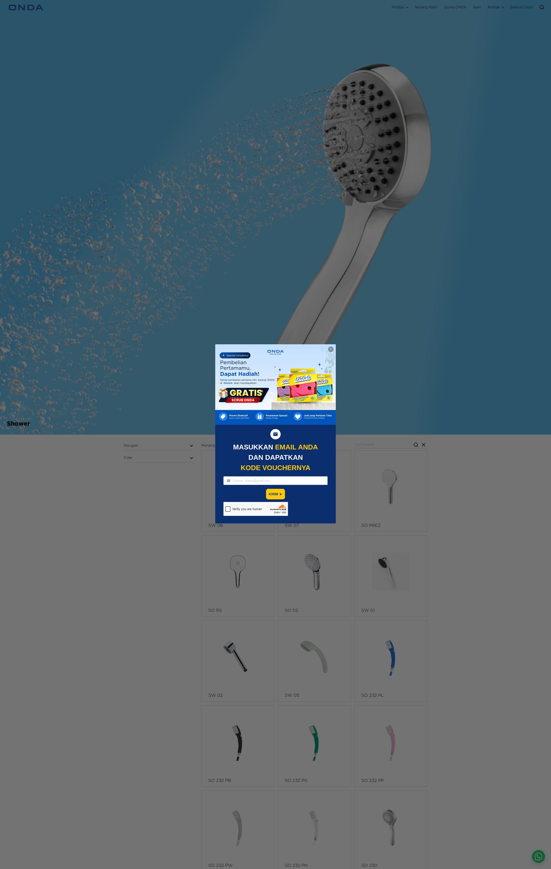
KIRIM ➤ (275, 494)
